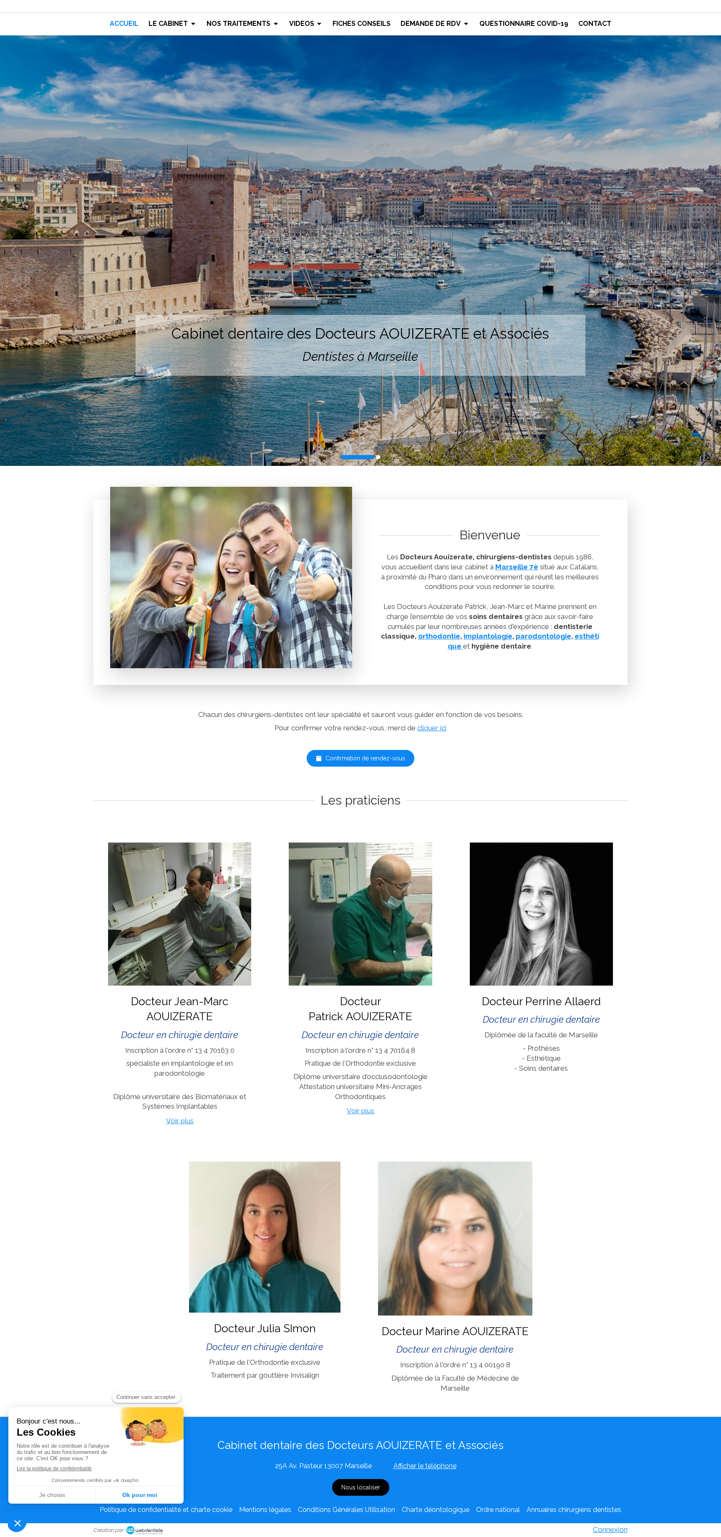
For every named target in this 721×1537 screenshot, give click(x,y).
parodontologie (543, 636)
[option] (360, 250)
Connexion (610, 1529)
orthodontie (439, 636)
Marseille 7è (516, 567)
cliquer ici (431, 728)
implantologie (488, 636)
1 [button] (357, 457)
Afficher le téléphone (424, 1466)
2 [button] (378, 457)
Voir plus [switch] (180, 1121)
